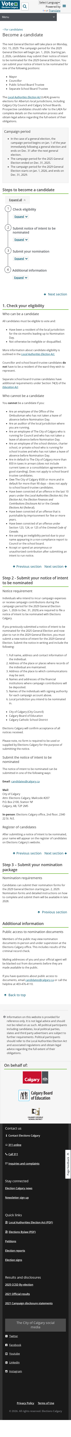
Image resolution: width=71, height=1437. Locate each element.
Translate (54, 11)
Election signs (13, 1260)
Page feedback (68, 1165)
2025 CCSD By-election (19, 1284)
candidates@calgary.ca (25, 781)
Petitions (10, 1241)
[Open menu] (64, 6)
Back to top (17, 995)
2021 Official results (17, 1294)
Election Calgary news (18, 1188)
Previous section (28, 566)
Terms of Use (46, 1403)
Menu (5, 17)
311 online (14, 1145)
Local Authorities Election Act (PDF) (31, 1222)
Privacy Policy (25, 1403)
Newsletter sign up (17, 1197)
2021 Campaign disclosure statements (29, 1303)
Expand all (15, 200)
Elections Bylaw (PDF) (22, 1232)
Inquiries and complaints (23, 1163)
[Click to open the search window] (25, 6)
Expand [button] (19, 216)
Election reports (15, 1250)
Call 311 (13, 1154)
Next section (57, 294)
